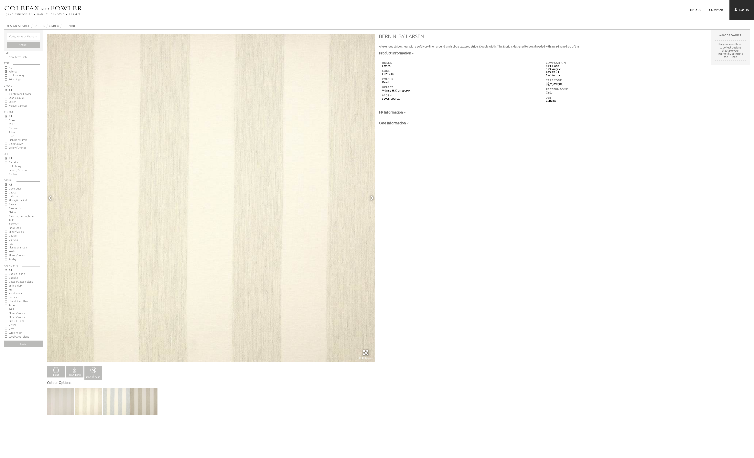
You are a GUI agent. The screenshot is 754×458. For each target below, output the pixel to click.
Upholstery (15, 166)
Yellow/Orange (18, 147)
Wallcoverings (17, 75)
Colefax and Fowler (20, 94)
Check (12, 192)
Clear (23, 344)
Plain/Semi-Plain (18, 247)
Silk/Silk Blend (17, 321)
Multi (12, 124)
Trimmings (15, 79)
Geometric (15, 208)
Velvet (12, 324)
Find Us (695, 10)
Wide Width (15, 332)
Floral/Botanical (18, 200)
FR (10, 289)
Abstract (13, 224)
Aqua (12, 132)
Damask (13, 239)
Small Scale (15, 227)
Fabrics (13, 71)
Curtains (13, 162)
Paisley (12, 259)
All (10, 67)
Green (12, 120)
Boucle (13, 235)
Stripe (12, 212)
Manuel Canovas (18, 105)
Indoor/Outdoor (18, 170)
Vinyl (11, 328)
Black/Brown (16, 143)
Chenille (13, 277)
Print (11, 309)
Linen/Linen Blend (19, 301)
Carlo (54, 25)
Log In (744, 10)
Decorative (15, 188)
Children (13, 196)
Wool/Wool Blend (19, 336)
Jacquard (14, 297)
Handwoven (16, 293)
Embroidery (15, 285)
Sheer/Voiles (16, 231)
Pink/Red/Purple (18, 139)
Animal (12, 204)
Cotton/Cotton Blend (21, 281)
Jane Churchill (17, 97)
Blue (11, 136)
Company (716, 10)
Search (23, 45)
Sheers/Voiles (17, 255)
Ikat (11, 243)
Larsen (40, 25)
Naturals (13, 128)
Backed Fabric (17, 273)
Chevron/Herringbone (21, 216)
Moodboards (730, 35)
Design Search (18, 25)
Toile (11, 220)
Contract (14, 174)
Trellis (12, 251)
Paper (12, 305)
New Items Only (18, 57)
